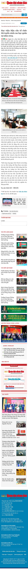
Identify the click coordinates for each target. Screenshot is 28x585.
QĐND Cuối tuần (21, 7)
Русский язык (18, 11)
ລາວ (8, 11)
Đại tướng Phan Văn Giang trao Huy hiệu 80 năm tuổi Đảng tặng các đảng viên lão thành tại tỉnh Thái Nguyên (13, 416)
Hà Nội (14, 213)
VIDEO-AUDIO (5, 7)
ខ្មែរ (11, 11)
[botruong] (14, 309)
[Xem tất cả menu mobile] (25, 15)
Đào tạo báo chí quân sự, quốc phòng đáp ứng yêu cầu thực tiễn (8, 261)
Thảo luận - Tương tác (7, 554)
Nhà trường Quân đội (16, 20)
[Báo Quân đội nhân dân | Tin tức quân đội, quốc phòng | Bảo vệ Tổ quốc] (14, 3)
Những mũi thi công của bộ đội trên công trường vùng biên (8, 463)
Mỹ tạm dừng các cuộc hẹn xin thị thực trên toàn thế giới (7, 280)
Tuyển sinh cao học (6, 213)
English (19, 9)
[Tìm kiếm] (23, 15)
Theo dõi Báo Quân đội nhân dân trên (9, 26)
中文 (24, 9)
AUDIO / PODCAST (8, 345)
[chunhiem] (14, 317)
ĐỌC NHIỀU (5, 394)
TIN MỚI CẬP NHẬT (6, 268)
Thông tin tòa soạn (21, 551)
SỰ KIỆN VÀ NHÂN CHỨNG (9, 9)
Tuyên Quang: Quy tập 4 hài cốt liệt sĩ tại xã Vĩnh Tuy (8, 272)
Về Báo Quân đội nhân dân (8, 551)
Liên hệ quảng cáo (18, 554)
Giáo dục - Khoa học (5, 20)
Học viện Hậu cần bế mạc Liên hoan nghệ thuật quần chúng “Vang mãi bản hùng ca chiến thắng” (14, 202)
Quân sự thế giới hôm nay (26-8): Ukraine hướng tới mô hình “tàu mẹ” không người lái (8, 454)
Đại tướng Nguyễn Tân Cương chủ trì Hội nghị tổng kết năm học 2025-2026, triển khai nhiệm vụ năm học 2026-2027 (11, 434)
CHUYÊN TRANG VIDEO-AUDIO (10, 323)
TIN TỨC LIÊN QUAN (7, 232)
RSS (25, 554)
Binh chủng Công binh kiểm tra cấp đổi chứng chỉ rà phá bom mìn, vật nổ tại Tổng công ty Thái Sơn (8, 291)
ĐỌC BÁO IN (12, 7)
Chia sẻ (23, 23)
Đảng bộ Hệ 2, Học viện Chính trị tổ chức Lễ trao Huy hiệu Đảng (8, 253)
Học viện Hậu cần (12, 57)
